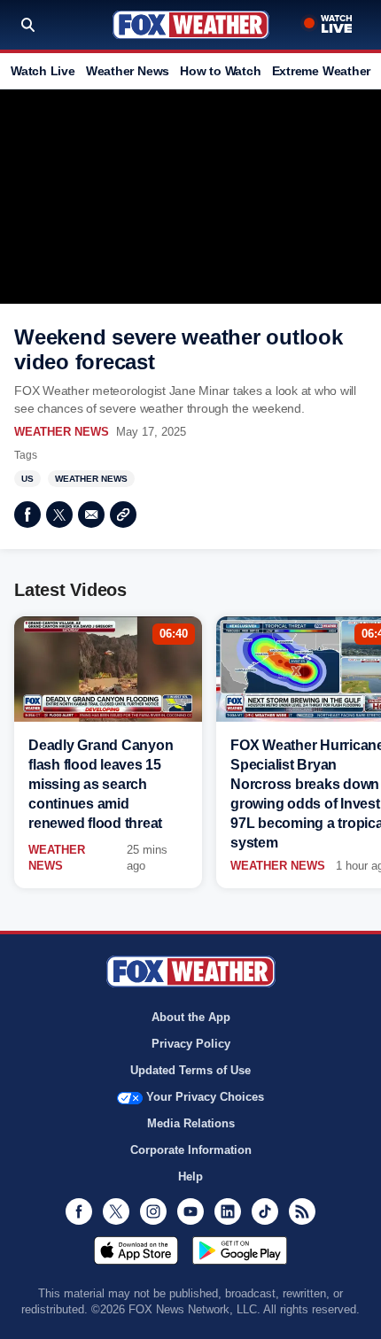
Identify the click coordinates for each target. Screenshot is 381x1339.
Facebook (27, 514)
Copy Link (123, 514)
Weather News (127, 71)
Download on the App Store (136, 1250)
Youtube (190, 1211)
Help (190, 1176)
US (27, 479)
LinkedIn (227, 1211)
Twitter (59, 514)
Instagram (153, 1211)
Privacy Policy (191, 1043)
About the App (191, 1017)
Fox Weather (191, 25)
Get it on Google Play (239, 1250)
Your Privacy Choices (205, 1096)
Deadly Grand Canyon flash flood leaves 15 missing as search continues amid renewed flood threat (100, 784)
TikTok (265, 1211)
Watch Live (43, 71)
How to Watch (220, 71)
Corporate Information (191, 1150)
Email (91, 514)
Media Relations (191, 1123)
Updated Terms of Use (190, 1070)
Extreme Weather (321, 71)
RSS (302, 1211)
